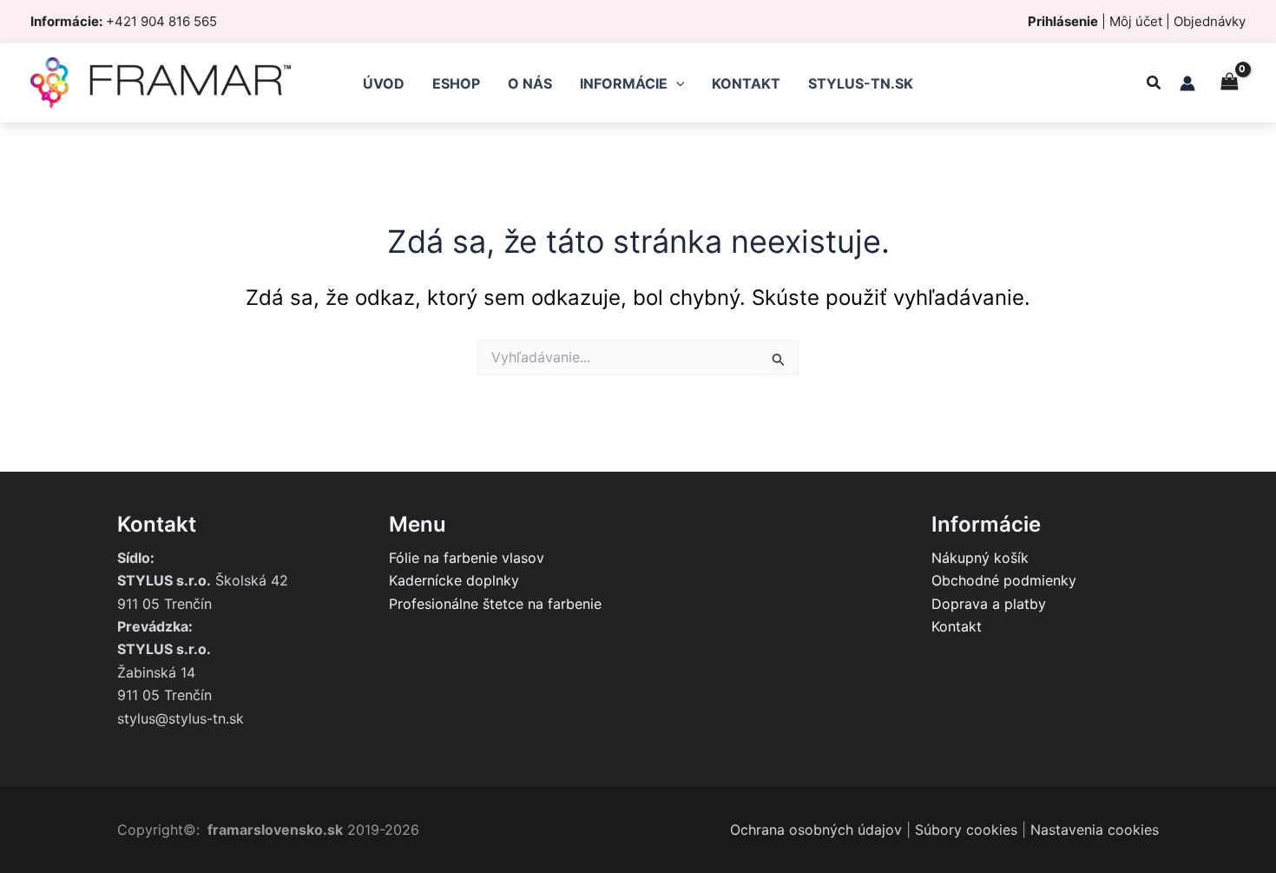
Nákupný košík (980, 557)
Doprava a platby (988, 603)
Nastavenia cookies (1094, 829)
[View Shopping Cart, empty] (1229, 83)
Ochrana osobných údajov (816, 829)
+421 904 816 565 (161, 21)
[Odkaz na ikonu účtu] (1187, 83)
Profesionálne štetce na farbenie (495, 603)
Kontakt (956, 626)
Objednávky (1210, 21)
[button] (1154, 85)
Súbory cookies (966, 829)
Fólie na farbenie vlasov (466, 557)
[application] (676, 83)
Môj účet (1135, 21)
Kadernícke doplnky (454, 580)
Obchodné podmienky (1003, 580)
